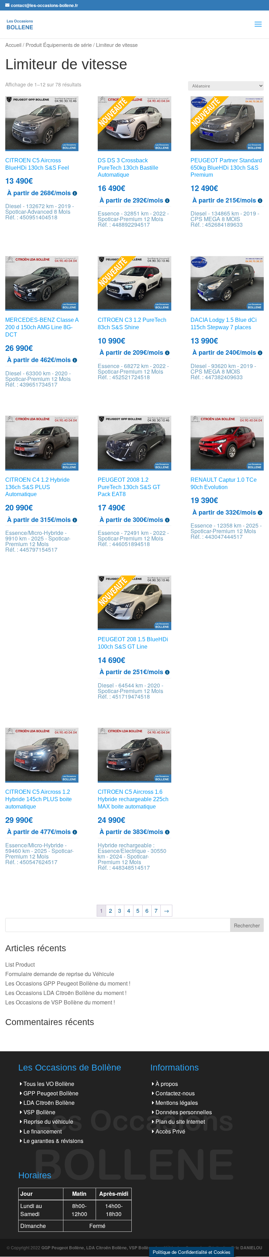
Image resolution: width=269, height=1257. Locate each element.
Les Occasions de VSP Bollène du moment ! (60, 1002)
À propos (167, 1084)
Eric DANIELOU (246, 1247)
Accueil (13, 44)
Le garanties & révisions (53, 1141)
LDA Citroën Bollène (49, 1103)
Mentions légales (177, 1103)
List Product (20, 964)
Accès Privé (170, 1131)
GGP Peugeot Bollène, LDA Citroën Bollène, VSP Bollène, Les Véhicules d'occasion (123, 1247)
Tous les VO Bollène (48, 1084)
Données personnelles (184, 1112)
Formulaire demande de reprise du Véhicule (59, 974)
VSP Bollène (39, 1112)
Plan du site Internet (180, 1121)
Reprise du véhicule (48, 1121)
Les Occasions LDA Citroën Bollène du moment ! (65, 993)
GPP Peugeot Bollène (50, 1093)
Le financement (42, 1131)
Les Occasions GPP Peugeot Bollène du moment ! (67, 983)
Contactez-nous (175, 1093)
